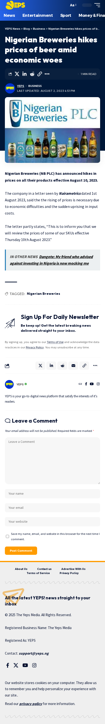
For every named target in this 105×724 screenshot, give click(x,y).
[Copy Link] (39, 74)
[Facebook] (86, 384)
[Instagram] (98, 384)
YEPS (20, 86)
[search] (64, 5)
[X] (16, 665)
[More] (47, 74)
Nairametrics (70, 193)
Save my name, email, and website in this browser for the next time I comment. (55, 536)
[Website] (80, 384)
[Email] (73, 366)
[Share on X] (16, 74)
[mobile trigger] (96, 5)
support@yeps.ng (34, 653)
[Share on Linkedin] (24, 74)
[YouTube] (91, 384)
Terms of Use (55, 342)
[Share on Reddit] (32, 74)
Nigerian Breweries (43, 293)
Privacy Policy (35, 347)
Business (35, 86)
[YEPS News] (15, 5)
